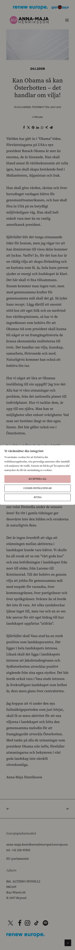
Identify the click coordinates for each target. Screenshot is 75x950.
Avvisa (37, 497)
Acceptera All (37, 479)
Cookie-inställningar (37, 488)
